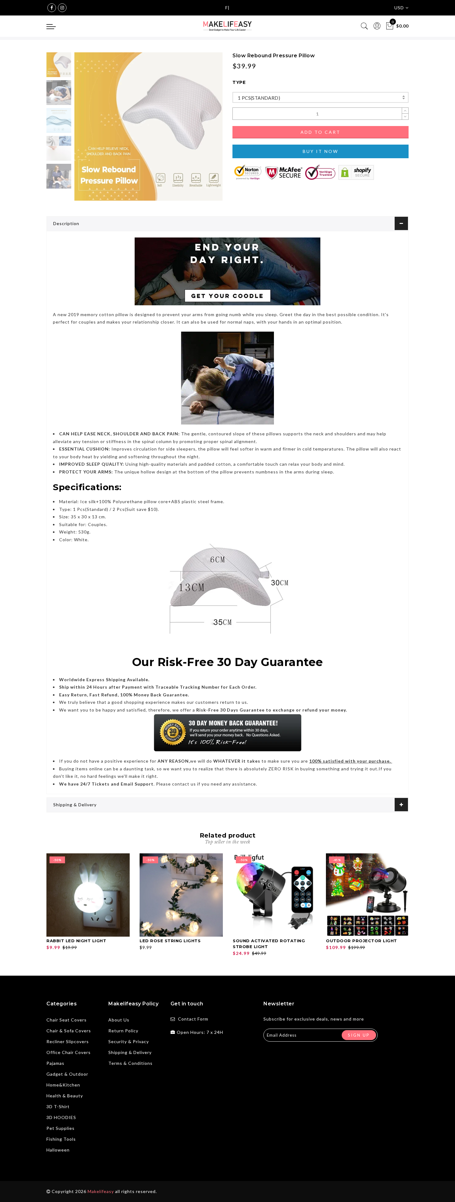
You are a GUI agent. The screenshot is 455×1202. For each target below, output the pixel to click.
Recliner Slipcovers (67, 1041)
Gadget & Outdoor (67, 1074)
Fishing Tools (61, 1139)
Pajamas (55, 1063)
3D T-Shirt (58, 1106)
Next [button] (203, 130)
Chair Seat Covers (66, 1019)
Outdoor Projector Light (361, 940)
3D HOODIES (61, 1117)
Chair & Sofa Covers (68, 1030)
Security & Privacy (128, 1041)
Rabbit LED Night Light (76, 940)
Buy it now (320, 151)
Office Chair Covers (68, 1052)
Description (66, 223)
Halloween (58, 1149)
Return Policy (123, 1030)
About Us (118, 1019)
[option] (148, 126)
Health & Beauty (64, 1095)
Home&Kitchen (63, 1084)
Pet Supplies (60, 1128)
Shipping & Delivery (75, 804)
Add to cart (320, 132)
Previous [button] (85, 130)
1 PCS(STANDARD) (259, 98)
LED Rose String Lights (170, 940)
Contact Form (193, 1018)
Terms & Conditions (130, 1063)
